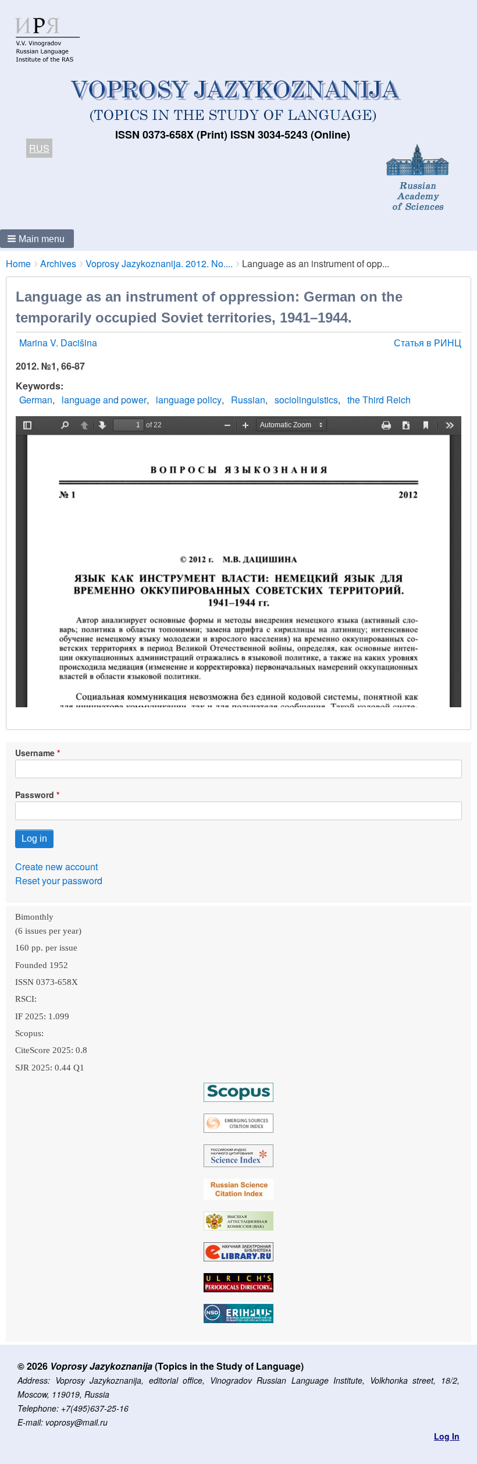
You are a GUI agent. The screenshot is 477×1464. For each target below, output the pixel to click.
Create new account (56, 866)
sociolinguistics (306, 399)
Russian (248, 399)
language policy (189, 399)
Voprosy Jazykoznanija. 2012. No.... (159, 263)
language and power (104, 399)
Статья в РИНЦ (427, 342)
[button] (37, 238)
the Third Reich (379, 399)
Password (34, 794)
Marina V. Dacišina (58, 342)
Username (35, 752)
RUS (39, 148)
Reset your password (58, 880)
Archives (58, 263)
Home (18, 263)
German (35, 399)
